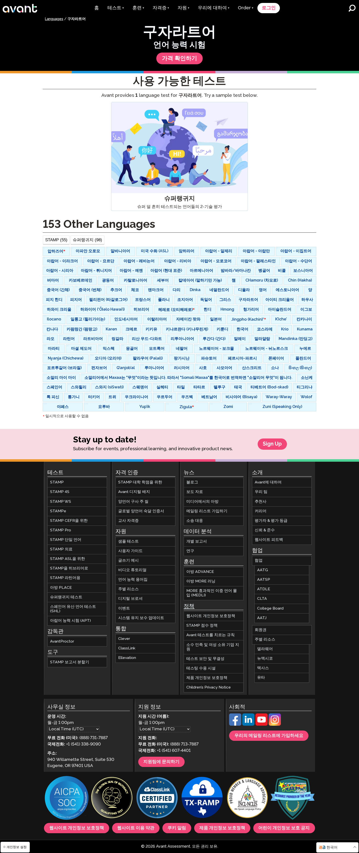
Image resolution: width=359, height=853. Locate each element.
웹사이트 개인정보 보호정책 (210, 616)
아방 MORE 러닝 (200, 581)
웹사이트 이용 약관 (135, 828)
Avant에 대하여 (268, 482)
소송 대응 (194, 521)
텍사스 (263, 668)
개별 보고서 (196, 541)
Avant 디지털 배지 (134, 492)
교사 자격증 (128, 521)
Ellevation (127, 658)
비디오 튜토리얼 (132, 570)
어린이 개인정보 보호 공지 (284, 828)
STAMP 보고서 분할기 (69, 662)
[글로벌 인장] (112, 798)
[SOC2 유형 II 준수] (67, 798)
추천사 (260, 502)
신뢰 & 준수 (265, 530)
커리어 (260, 511)
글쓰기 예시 (128, 560)
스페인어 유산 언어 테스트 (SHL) (73, 609)
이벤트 (124, 608)
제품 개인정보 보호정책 (206, 678)
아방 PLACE (61, 588)
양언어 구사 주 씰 (133, 502)
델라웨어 (265, 649)
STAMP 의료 (61, 549)
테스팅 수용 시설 (201, 668)
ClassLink (126, 648)
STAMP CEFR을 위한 (69, 521)
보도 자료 (194, 492)
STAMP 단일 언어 (65, 540)
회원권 (260, 630)
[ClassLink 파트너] (157, 798)
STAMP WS (60, 502)
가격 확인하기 (179, 58)
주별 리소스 (128, 589)
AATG (262, 570)
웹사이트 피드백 (269, 540)
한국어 (332, 847)
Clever (124, 639)
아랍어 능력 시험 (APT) (70, 621)
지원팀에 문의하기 (161, 761)
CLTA (262, 599)
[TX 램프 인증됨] (202, 798)
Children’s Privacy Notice (208, 687)
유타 (261, 678)
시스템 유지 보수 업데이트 (141, 618)
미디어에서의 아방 (202, 502)
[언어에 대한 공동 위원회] (247, 798)
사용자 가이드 (130, 551)
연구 (190, 551)
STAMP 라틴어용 (65, 578)
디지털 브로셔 (130, 599)
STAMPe (58, 511)
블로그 (192, 482)
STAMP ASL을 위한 (67, 559)
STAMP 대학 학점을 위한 (140, 482)
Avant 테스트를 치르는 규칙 (210, 635)
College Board (270, 608)
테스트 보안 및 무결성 (205, 659)
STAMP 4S (59, 492)
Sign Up (272, 444)
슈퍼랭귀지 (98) (87, 239)
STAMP (57, 482)
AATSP (263, 580)
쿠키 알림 (177, 828)
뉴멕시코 (265, 658)
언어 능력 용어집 (133, 580)
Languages (54, 19)
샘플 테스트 (128, 541)
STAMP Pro (60, 530)
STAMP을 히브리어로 (69, 568)
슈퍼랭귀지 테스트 (66, 597)
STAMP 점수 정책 (202, 625)
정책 (189, 606)
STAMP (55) (56, 239)
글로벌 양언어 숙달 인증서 (141, 511)
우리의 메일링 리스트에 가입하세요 (268, 735)
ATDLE (263, 589)
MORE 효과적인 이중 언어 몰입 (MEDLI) (211, 593)
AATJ (261, 618)
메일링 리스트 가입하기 (206, 511)
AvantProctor (62, 641)
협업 (259, 560)
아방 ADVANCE (200, 572)
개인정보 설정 (16, 847)
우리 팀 (261, 492)
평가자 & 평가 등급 (271, 521)
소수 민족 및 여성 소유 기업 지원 (212, 647)
